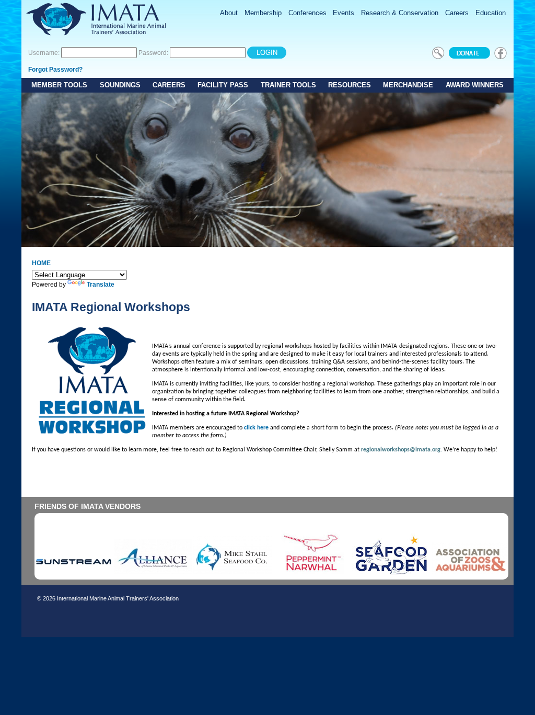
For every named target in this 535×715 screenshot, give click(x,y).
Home (41, 263)
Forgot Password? (55, 69)
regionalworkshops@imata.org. (401, 450)
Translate (100, 284)
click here (256, 428)
